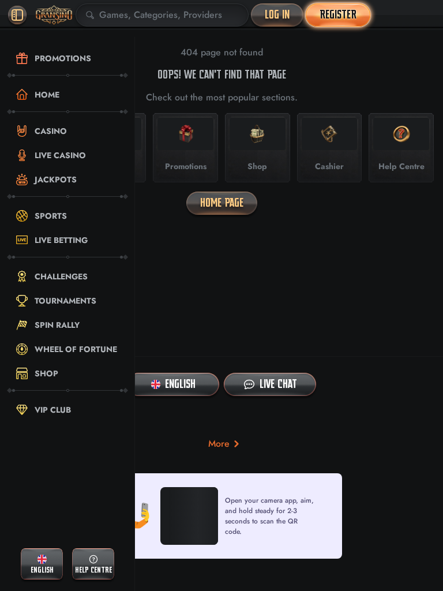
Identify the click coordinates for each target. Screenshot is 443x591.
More (219, 443)
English (180, 384)
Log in (277, 14)
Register (338, 14)
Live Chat (278, 384)
